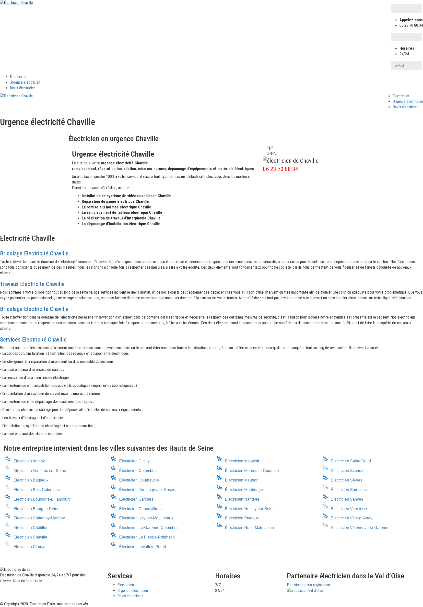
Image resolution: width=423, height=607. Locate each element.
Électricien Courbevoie (139, 480)
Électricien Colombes (137, 471)
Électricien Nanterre (242, 499)
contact (399, 65)
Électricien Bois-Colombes (36, 490)
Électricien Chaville (30, 537)
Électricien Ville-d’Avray (351, 518)
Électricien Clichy (134, 461)
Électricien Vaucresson (351, 509)
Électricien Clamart (30, 547)
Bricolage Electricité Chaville (34, 253)
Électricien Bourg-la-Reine (36, 509)
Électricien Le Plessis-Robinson (147, 537)
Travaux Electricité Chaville (32, 284)
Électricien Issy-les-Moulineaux (146, 518)
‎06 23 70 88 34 (280, 169)
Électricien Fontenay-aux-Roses (147, 490)
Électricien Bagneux (30, 480)
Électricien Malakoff (242, 461)
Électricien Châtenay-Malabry (39, 518)
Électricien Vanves (347, 499)
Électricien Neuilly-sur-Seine (250, 509)
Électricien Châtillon (30, 528)
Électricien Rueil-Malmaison (249, 528)
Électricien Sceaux (347, 471)
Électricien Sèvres (346, 480)
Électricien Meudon (241, 480)
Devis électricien (22, 88)
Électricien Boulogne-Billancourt (41, 499)
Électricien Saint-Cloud (351, 461)
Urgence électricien (25, 82)
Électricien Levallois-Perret (142, 547)
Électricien (18, 76)
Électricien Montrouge (244, 490)
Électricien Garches (136, 499)
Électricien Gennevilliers (140, 509)
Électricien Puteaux (242, 518)
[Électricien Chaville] (16, 2)
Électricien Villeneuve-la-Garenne (360, 528)
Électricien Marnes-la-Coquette (252, 471)
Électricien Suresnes (349, 490)
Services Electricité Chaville (33, 339)
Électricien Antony (29, 461)
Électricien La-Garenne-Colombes (148, 528)
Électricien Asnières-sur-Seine (39, 471)
